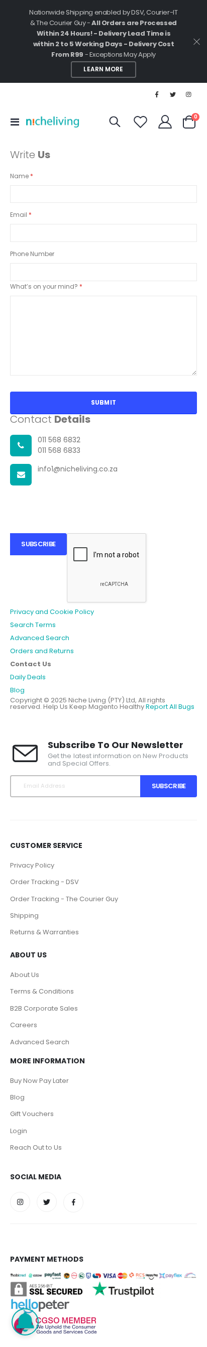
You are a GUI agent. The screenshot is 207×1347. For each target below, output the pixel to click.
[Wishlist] (141, 122)
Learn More (103, 69)
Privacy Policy (32, 865)
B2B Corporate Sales (44, 1008)
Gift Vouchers (32, 1114)
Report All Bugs (170, 706)
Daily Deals (28, 677)
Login (18, 1131)
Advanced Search (39, 638)
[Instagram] (188, 94)
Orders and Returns (42, 651)
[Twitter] (172, 94)
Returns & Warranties (44, 932)
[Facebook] (156, 94)
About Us (24, 974)
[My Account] (165, 122)
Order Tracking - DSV (44, 882)
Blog (17, 690)
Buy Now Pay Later (39, 1080)
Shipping (24, 915)
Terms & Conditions (42, 991)
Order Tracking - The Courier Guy (64, 899)
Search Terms (33, 625)
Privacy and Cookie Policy (52, 612)
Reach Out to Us (36, 1147)
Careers (23, 1025)
